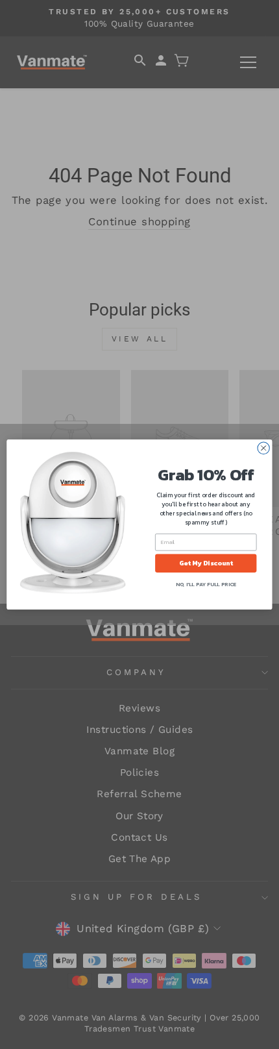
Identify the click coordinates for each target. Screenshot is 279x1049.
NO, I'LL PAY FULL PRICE (206, 584)
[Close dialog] (263, 448)
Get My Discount (206, 563)
